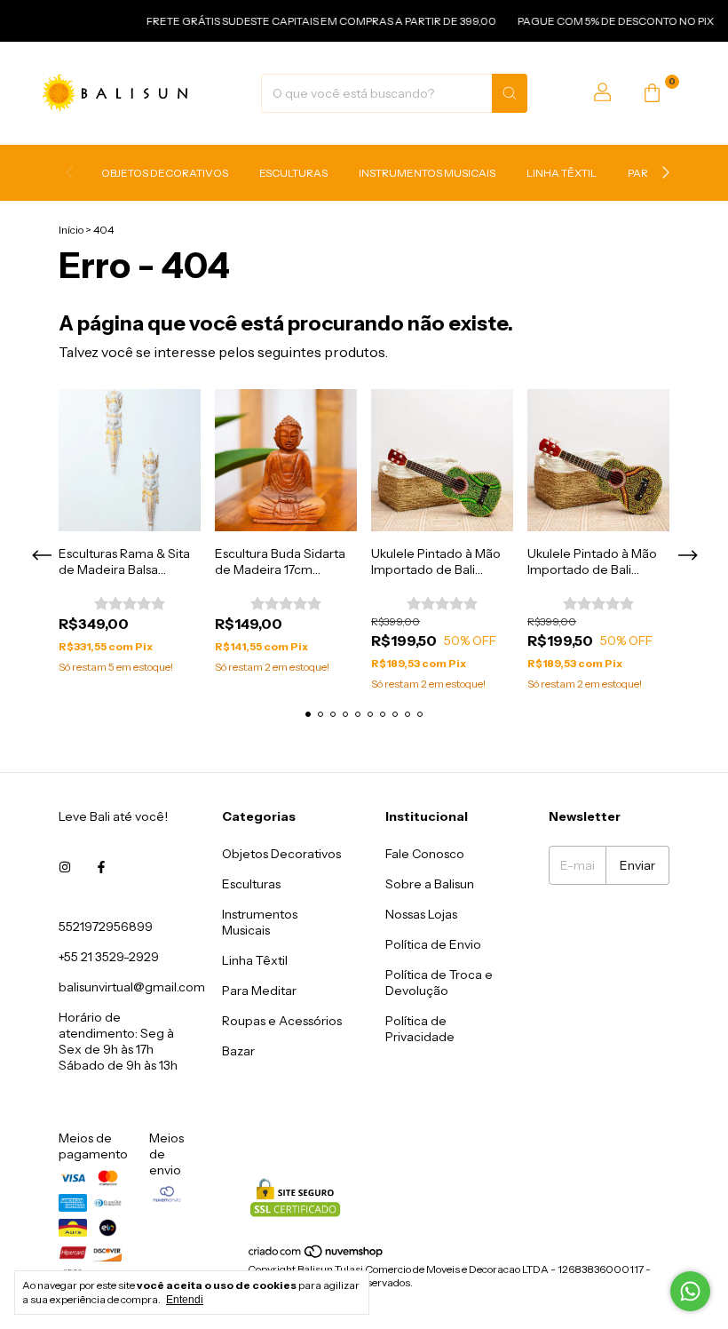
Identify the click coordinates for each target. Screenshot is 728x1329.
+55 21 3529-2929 (109, 957)
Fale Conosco (424, 854)
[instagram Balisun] (65, 868)
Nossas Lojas (421, 914)
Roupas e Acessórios (282, 1021)
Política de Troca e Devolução (439, 983)
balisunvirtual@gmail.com (132, 987)
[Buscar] (509, 93)
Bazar (238, 1051)
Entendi (184, 1299)
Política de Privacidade (420, 1029)
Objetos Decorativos (164, 172)
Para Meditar (259, 991)
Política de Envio (433, 944)
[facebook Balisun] (101, 868)
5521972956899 (106, 927)
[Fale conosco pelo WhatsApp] (690, 1291)
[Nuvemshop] (316, 1255)
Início (71, 229)
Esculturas (293, 172)
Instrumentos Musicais (427, 172)
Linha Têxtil (561, 172)
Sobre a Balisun (429, 884)
